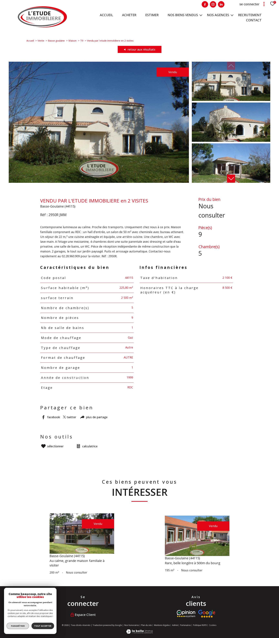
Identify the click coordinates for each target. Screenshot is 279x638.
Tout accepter (42, 625)
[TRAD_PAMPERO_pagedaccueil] (42, 27)
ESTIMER (152, 15)
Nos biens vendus (183, 15)
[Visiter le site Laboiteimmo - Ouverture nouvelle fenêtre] (139, 632)
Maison (72, 40)
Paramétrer (18, 625)
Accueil (106, 15)
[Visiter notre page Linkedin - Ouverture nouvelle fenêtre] (221, 4)
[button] (231, 179)
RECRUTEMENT (250, 15)
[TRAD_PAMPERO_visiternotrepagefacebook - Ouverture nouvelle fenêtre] (205, 4)
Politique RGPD (200, 625)
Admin (175, 625)
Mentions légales (162, 625)
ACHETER (129, 15)
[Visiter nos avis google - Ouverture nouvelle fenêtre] (206, 614)
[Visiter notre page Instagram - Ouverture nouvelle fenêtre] (213, 4)
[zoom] (99, 182)
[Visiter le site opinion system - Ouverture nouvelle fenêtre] (186, 613)
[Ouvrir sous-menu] (200, 15)
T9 (81, 40)
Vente (41, 40)
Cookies (212, 625)
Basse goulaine (56, 40)
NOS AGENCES (218, 15)
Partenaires (185, 625)
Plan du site (146, 625)
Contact (254, 20)
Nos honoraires (131, 625)
